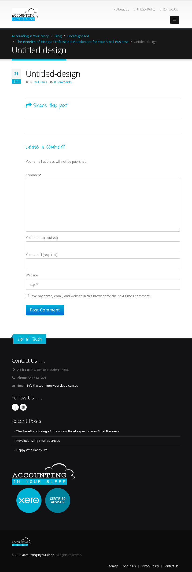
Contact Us (170, 9)
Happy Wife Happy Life (32, 450)
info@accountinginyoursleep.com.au (52, 386)
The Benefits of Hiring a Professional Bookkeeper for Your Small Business (67, 431)
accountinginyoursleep (38, 555)
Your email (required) (41, 254)
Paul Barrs (40, 82)
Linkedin (23, 407)
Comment (33, 175)
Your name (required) (42, 237)
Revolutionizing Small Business (38, 441)
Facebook (15, 407)
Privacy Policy (146, 9)
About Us (122, 9)
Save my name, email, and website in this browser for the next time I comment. (90, 296)
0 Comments (63, 82)
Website (32, 275)
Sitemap (112, 566)
